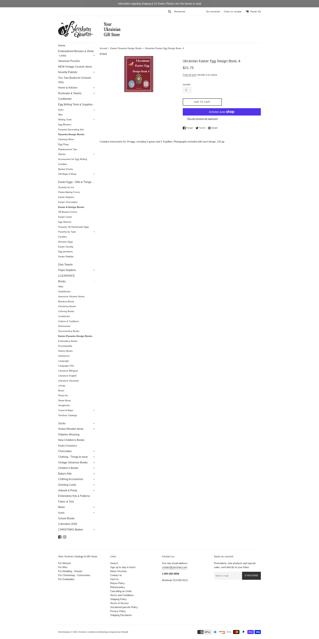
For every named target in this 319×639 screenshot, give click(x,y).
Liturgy (61, 385)
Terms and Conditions (122, 595)
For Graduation (66, 579)
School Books (66, 518)
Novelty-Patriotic (76, 72)
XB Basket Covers (67, 212)
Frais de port (189, 74)
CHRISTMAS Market (76, 529)
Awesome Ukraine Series (71, 296)
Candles (62, 164)
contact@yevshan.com (174, 567)
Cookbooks (65, 98)
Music (61, 390)
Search (114, 563)
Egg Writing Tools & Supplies (76, 104)
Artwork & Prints (76, 490)
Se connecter (213, 11)
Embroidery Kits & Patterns (74, 496)
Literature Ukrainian (68, 381)
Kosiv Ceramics (67, 445)
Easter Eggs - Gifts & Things (76, 182)
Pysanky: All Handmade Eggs (73, 227)
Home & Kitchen (76, 87)
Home (61, 45)
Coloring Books (66, 311)
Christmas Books (67, 306)
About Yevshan (118, 571)
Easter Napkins (66, 197)
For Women (64, 563)
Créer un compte (233, 11)
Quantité (186, 84)
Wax (60, 114)
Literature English (67, 376)
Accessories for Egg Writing (72, 159)
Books (76, 281)
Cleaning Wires (66, 139)
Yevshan (82, 632)
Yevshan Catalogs (67, 415)
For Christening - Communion (74, 575)
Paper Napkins (76, 270)
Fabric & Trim (66, 501)
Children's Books (76, 468)
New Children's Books (71, 440)
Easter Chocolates (67, 202)
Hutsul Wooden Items (76, 428)
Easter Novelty (65, 247)
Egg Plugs (63, 144)
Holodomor (64, 356)
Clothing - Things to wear (76, 456)
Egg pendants (65, 251)
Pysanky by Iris (66, 187)
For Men (62, 567)
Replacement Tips (67, 149)
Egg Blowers (64, 124)
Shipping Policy (118, 599)
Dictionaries (64, 326)
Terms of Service (119, 603)
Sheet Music (64, 400)
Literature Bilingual (68, 371)
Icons (76, 512)
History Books (65, 351)
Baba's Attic (76, 473)
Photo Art (63, 395)
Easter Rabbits (66, 256)
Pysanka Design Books (71, 134)
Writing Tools (76, 119)
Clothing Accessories (76, 479)
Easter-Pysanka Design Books (75, 336)
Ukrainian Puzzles (69, 61)
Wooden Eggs (65, 242)
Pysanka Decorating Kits (71, 129)
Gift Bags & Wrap (76, 174)
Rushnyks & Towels (76, 93)
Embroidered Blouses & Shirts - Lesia (76, 53)
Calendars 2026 (67, 523)
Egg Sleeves (64, 222)
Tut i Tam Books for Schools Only (74, 80)
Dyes (76, 110)
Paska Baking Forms (69, 192)
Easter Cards (65, 217)
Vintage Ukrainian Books (76, 462)
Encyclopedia (65, 346)
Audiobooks (64, 291)
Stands (76, 154)
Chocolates (76, 451)
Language (63, 361)
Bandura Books (66, 301)
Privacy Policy (118, 611)
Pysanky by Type (76, 232)
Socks (76, 423)
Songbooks (64, 405)
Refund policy (117, 587)
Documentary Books (68, 331)
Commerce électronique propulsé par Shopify (107, 632)
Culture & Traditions (68, 321)
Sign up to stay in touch (122, 567)
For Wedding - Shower (70, 571)
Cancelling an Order (121, 591)
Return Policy (117, 583)
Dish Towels (65, 264)
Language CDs (66, 366)
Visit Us (114, 579)
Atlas (60, 286)
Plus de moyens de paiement (202, 118)
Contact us (116, 575)
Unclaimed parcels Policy (124, 607)
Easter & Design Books (71, 207)
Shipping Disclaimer (121, 615)
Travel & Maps (76, 410)
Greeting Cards (76, 484)
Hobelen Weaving (68, 434)
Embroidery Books (67, 341)
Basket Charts (65, 169)
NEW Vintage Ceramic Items (75, 66)
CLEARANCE (66, 275)
